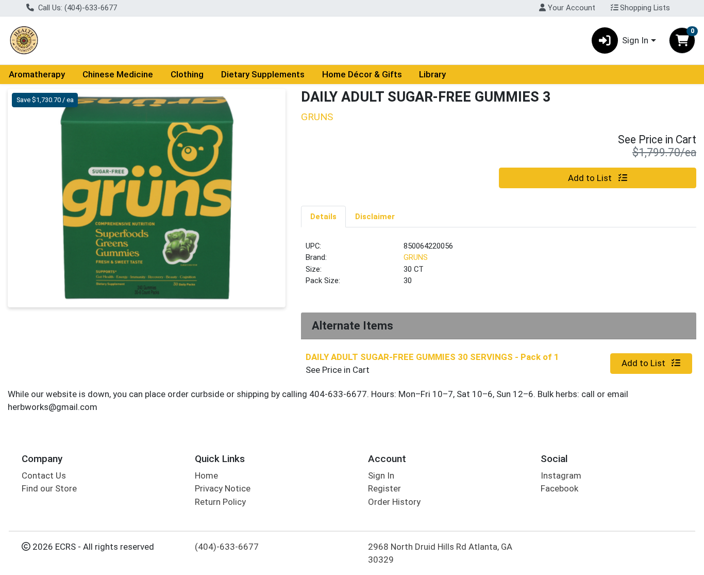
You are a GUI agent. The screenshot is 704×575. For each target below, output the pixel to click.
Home (206, 475)
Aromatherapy (37, 74)
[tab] (323, 216)
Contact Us (44, 475)
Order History (394, 502)
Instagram (561, 475)
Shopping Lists (644, 7)
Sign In (381, 475)
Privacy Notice (222, 488)
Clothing (187, 74)
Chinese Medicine (117, 74)
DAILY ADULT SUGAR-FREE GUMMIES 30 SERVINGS (432, 357)
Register (384, 488)
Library (432, 74)
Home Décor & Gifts (362, 74)
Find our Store (49, 488)
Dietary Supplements (263, 74)
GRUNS (416, 257)
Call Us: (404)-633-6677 (76, 7)
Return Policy (220, 502)
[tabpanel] (498, 268)
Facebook (559, 488)
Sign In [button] (635, 40)
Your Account (570, 7)
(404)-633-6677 (227, 546)
